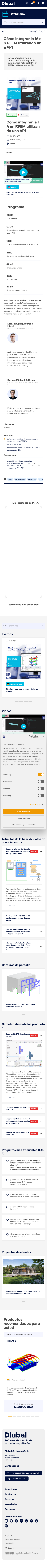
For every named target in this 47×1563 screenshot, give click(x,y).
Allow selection (23, 818)
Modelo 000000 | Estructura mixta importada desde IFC (20, 1005)
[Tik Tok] (36, 1521)
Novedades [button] (11, 1504)
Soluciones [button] (11, 1489)
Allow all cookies (23, 812)
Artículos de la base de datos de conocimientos (23, 841)
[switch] (41, 781)
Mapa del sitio (9, 1543)
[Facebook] (16, 1521)
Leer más (11, 906)
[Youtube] (11, 1521)
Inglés (10, 479)
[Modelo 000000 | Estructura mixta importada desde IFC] (23, 985)
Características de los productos (23, 1026)
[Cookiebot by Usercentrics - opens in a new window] (29, 736)
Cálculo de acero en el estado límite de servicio (22, 690)
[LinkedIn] (26, 1521)
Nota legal (8, 1536)
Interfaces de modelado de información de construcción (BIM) (23, 449)
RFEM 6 (41, 479)
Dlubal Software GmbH (17, 1451)
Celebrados (11, 115)
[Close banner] (43, 736)
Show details (35, 805)
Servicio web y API (14, 444)
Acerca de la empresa (12, 1539)
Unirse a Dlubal (13, 1516)
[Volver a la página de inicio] (8, 3)
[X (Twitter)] (21, 1521)
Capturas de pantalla (16, 965)
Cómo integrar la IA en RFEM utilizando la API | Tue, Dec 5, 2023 (23, 193)
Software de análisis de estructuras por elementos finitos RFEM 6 (22, 440)
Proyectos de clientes (16, 1252)
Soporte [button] (9, 1499)
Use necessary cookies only (23, 825)
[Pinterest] (31, 1521)
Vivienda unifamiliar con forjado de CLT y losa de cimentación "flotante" (23, 1292)
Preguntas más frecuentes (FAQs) (23, 1152)
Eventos (7, 634)
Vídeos (6, 711)
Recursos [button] (10, 1509)
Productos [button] (10, 1494)
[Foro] (6, 1521)
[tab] (16, 701)
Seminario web (20, 479)
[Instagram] (6, 1526)
